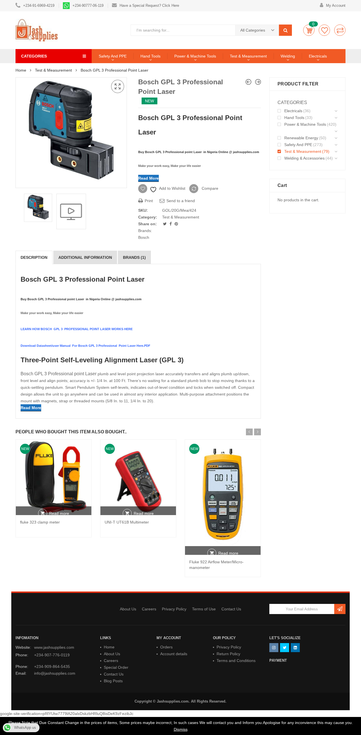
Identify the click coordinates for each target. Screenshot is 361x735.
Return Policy (228, 654)
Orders (166, 647)
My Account (335, 5)
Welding (288, 56)
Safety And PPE (113, 56)
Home (21, 70)
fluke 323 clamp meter (40, 522)
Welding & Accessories (304, 158)
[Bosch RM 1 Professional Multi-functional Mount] (248, 82)
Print (148, 200)
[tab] (34, 257)
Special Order (116, 667)
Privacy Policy (174, 609)
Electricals (318, 56)
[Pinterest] (176, 224)
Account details (173, 654)
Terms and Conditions (236, 660)
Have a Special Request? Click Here (149, 5)
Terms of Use (204, 609)
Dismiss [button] (181, 729)
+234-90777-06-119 (88, 5)
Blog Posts (113, 681)
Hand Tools (150, 56)
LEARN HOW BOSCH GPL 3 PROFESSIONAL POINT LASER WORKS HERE (77, 329)
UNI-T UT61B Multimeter (127, 522)
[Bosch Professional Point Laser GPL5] (258, 82)
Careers (149, 609)
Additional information (85, 257)
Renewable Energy (301, 138)
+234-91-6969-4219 (38, 5)
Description (34, 257)
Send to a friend (180, 200)
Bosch (143, 237)
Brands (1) (134, 257)
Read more (59, 513)
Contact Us (231, 609)
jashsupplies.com (246, 152)
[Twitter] (165, 224)
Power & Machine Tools (195, 56)
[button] (117, 86)
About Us (128, 609)
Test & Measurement (248, 56)
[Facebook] (171, 224)
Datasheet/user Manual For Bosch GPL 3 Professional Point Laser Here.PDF (94, 345)
